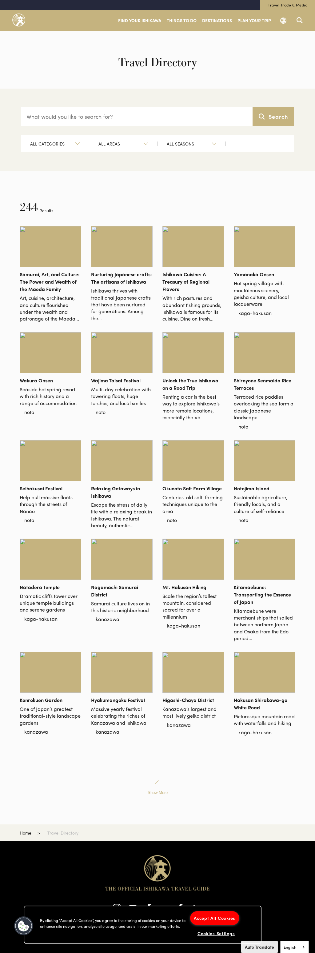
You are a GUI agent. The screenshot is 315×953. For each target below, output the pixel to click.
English (290, 947)
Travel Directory (62, 833)
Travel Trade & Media (287, 5)
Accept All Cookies (214, 918)
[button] (24, 926)
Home (25, 833)
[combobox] (294, 947)
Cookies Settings (216, 933)
